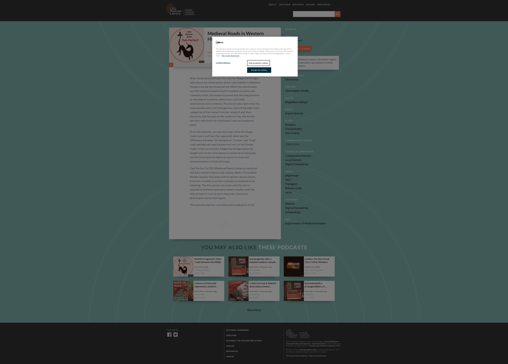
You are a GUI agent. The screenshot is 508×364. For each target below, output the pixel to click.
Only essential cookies (258, 63)
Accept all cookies (259, 70)
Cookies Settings (223, 63)
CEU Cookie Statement (230, 56)
